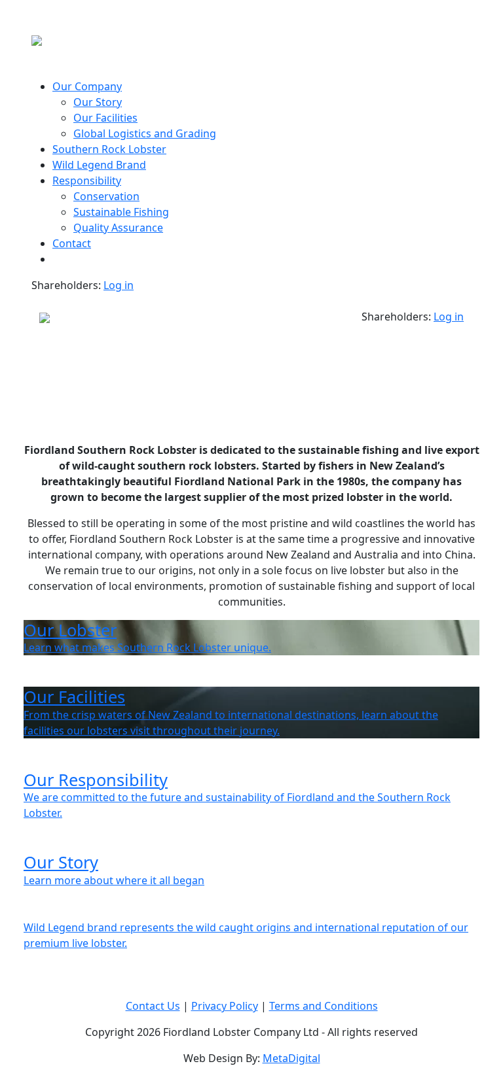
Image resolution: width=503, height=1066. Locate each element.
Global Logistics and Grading (144, 133)
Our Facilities (105, 118)
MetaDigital (291, 1058)
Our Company (87, 86)
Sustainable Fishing (121, 212)
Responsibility (86, 180)
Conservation (106, 196)
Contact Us (153, 1006)
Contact (71, 243)
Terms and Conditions (323, 1006)
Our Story (97, 102)
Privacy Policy (224, 1006)
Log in (118, 285)
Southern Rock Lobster (109, 149)
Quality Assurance (118, 227)
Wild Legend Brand (99, 165)
